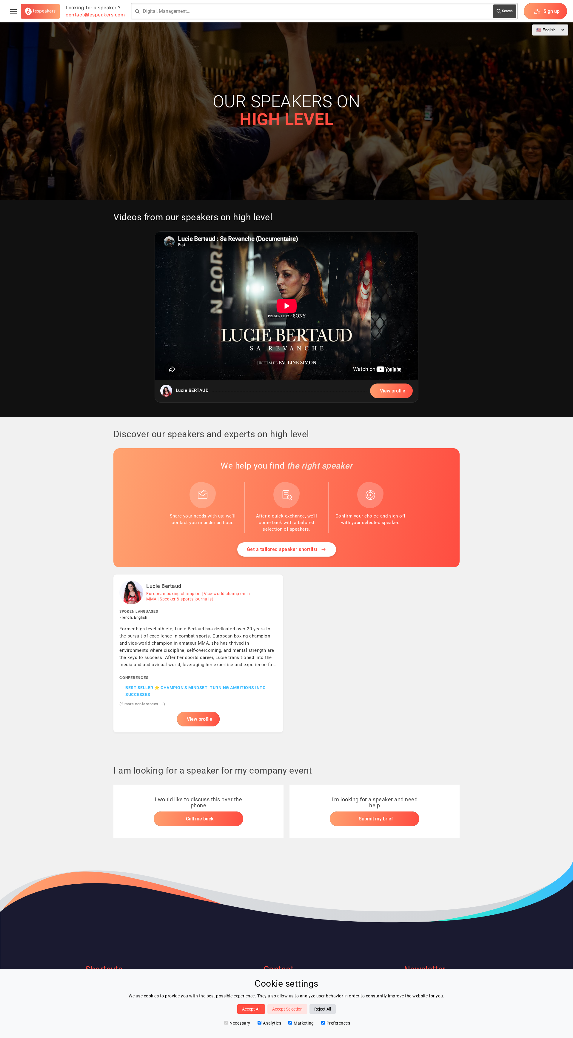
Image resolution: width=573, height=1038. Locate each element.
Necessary (239, 1023)
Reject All (322, 1009)
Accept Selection (287, 1009)
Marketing (304, 1023)
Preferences (338, 1023)
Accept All (251, 1009)
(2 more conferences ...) (142, 704)
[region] (286, 317)
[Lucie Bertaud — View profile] (198, 654)
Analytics (272, 1023)
